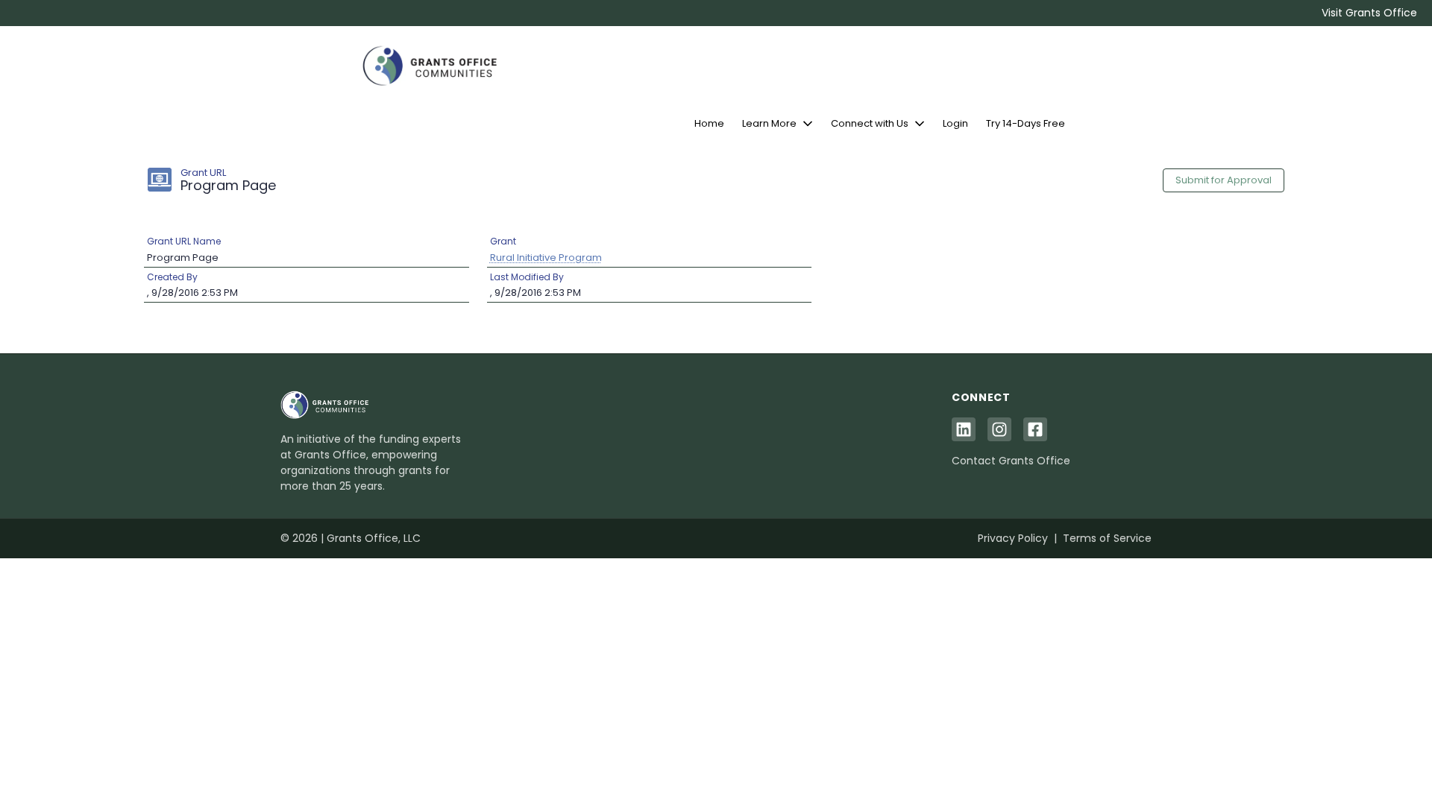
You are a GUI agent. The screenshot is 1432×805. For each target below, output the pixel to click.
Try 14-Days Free (1025, 123)
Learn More (769, 123)
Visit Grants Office (1369, 12)
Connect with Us (869, 123)
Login (955, 123)
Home (709, 123)
